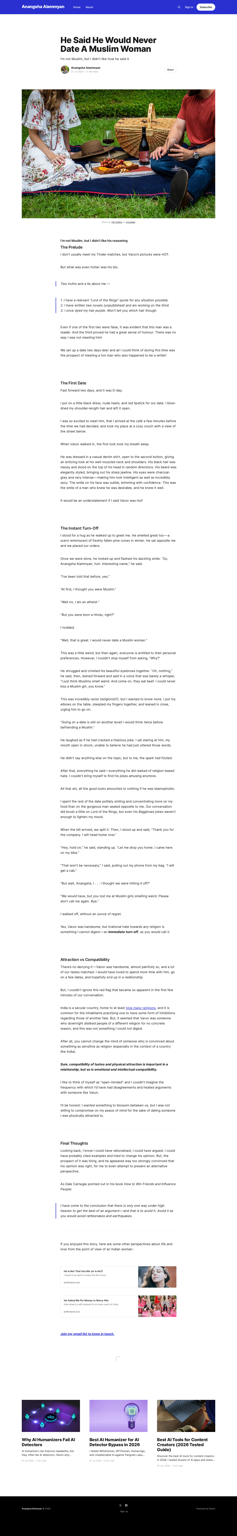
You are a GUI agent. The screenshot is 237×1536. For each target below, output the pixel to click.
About (89, 7)
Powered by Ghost (205, 1508)
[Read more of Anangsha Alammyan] (64, 69)
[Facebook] (126, 1505)
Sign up (124, 1511)
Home (76, 7)
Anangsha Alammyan (43, 6)
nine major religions (141, 1008)
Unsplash (130, 222)
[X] (120, 1505)
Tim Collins (116, 222)
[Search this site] (179, 7)
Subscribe (206, 7)
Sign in (189, 7)
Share (170, 69)
